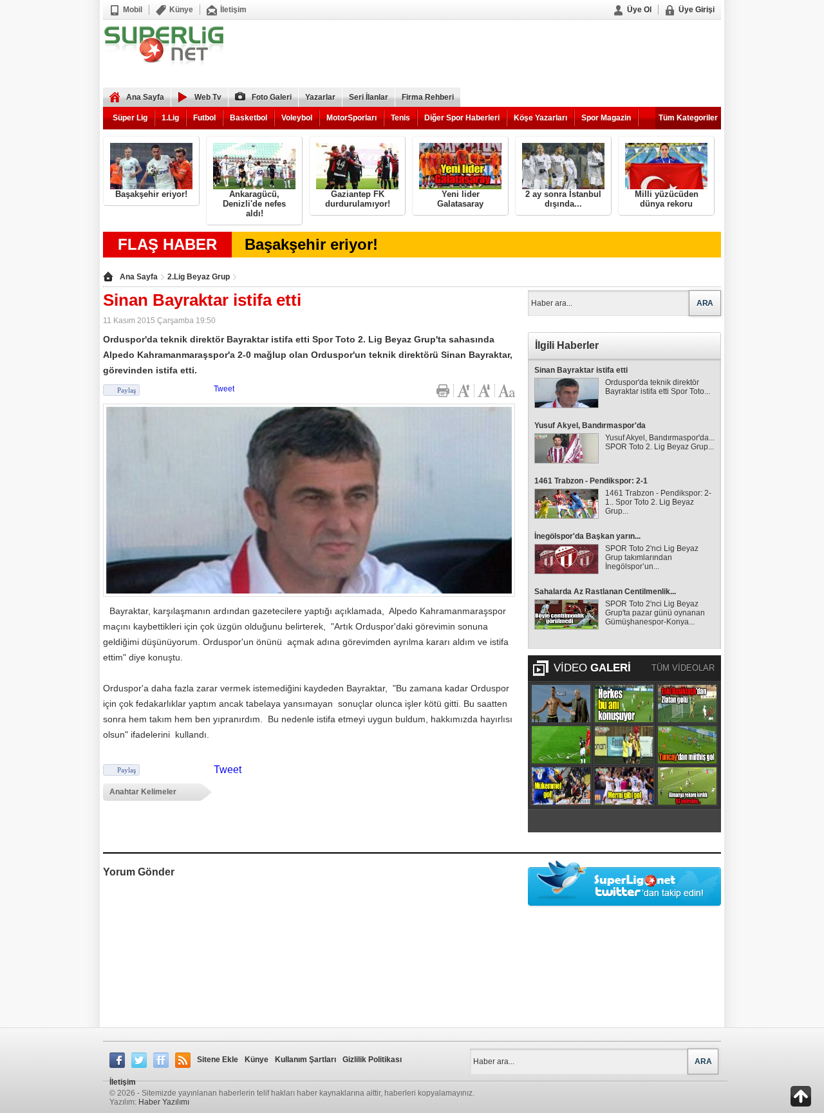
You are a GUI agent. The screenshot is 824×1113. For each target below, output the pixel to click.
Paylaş (126, 390)
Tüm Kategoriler (688, 117)
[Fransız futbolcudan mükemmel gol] (561, 786)
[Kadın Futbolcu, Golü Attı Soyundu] (624, 745)
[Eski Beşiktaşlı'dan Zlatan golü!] (687, 704)
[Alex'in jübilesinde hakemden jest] (561, 745)
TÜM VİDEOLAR (683, 668)
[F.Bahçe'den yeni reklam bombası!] (561, 704)
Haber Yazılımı (163, 1102)
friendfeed (161, 1060)
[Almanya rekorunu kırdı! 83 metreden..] (687, 786)
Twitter (139, 1060)
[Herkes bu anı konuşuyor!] (624, 704)
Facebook (117, 1060)
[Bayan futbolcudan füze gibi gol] (624, 786)
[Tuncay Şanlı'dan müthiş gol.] (687, 745)
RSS (183, 1060)
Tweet (224, 388)
